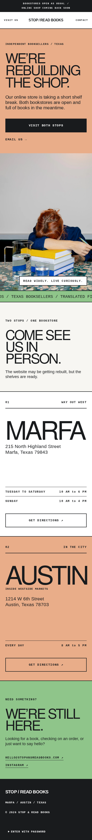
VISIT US (11, 20)
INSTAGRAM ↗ (16, 765)
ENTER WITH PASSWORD (28, 831)
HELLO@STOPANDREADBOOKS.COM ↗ (34, 757)
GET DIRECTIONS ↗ (46, 520)
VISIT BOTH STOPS (46, 125)
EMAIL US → (16, 139)
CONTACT (82, 20)
